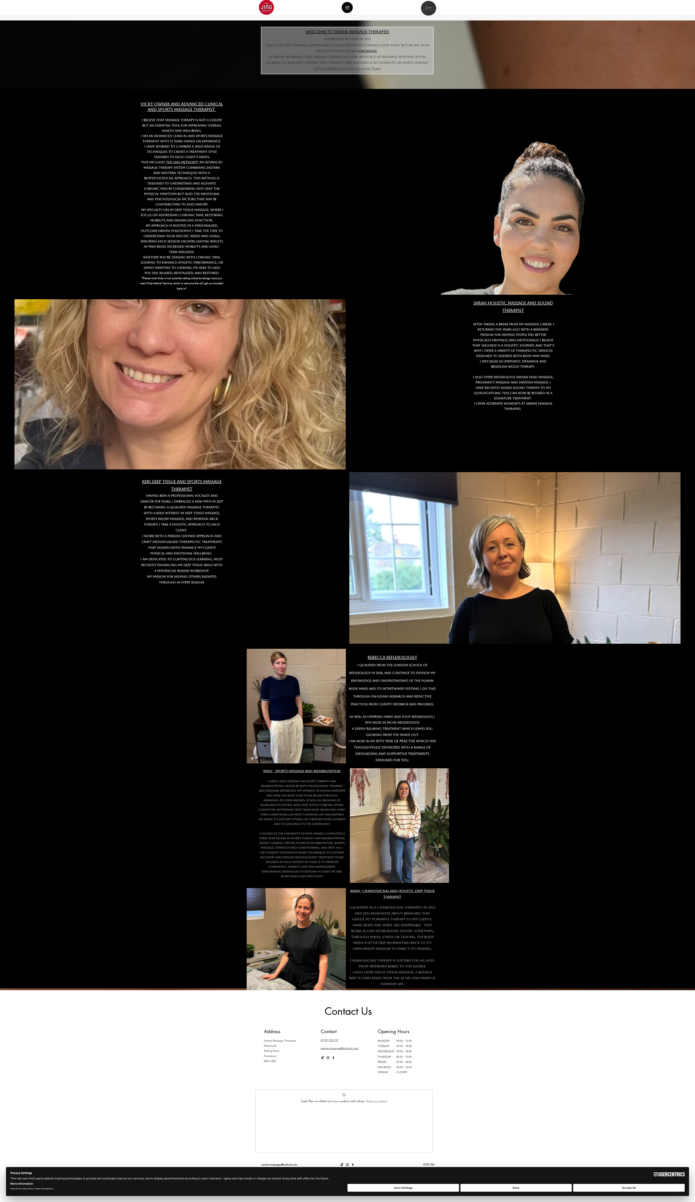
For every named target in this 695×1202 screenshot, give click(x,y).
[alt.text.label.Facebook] (333, 1058)
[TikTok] (322, 1058)
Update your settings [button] (376, 1101)
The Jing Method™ (182, 162)
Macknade (368, 51)
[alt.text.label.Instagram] (328, 1058)
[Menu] (347, 7)
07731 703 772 (329, 1040)
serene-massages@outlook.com (339, 1048)
